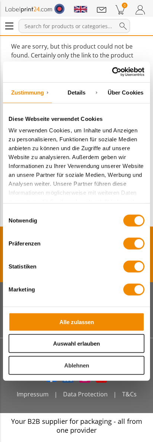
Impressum (33, 394)
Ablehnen (76, 365)
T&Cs (129, 394)
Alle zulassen (76, 322)
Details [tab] (77, 92)
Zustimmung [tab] (27, 92)
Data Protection (85, 394)
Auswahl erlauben (76, 343)
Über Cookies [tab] (125, 92)
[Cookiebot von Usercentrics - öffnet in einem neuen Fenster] (111, 72)
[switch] (133, 243)
